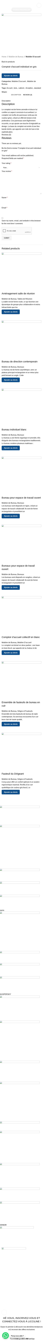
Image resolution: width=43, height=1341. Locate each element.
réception (29, 88)
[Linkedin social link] (11, 91)
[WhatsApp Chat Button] (5, 1335)
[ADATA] (20, 1025)
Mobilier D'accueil (33, 57)
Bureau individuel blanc (14, 429)
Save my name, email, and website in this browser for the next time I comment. (21, 222)
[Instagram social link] (19, 1)
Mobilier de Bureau (16, 57)
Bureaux (20, 367)
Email (4, 208)
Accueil (9, 88)
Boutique (5, 1304)
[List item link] (21, 1273)
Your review (7, 171)
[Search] (39, 5)
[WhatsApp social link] (24, 1)
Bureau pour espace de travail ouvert (21, 497)
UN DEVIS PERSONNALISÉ (21, 9)
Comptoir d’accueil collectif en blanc (21, 637)
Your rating (6, 163)
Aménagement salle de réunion (18, 293)
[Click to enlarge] (4, 1312)
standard (37, 88)
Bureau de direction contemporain (19, 361)
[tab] (16, 95)
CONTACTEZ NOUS (10, 1312)
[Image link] (14, 1250)
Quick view (4, 318)
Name (4, 197)
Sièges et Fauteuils (25, 711)
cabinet (21, 88)
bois (15, 88)
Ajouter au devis (11, 76)
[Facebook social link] (16, 1)
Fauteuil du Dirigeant (13, 773)
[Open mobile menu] (3, 5)
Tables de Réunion (24, 299)
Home (4, 57)
